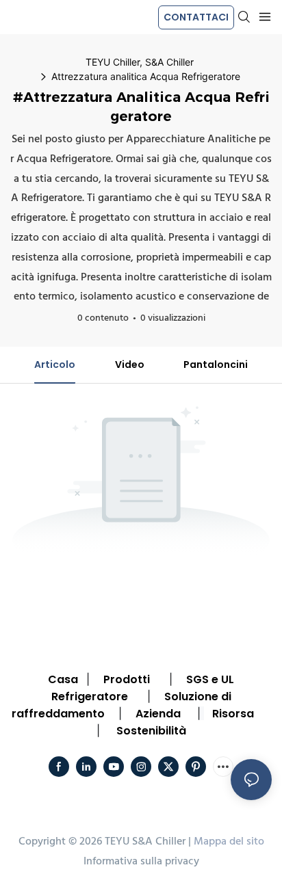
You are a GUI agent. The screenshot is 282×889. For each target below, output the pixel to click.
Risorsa (233, 713)
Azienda (158, 713)
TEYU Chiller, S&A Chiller (140, 62)
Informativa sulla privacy (141, 862)
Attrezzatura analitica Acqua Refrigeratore (145, 76)
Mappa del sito (229, 842)
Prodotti (126, 679)
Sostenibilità (151, 731)
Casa (63, 679)
